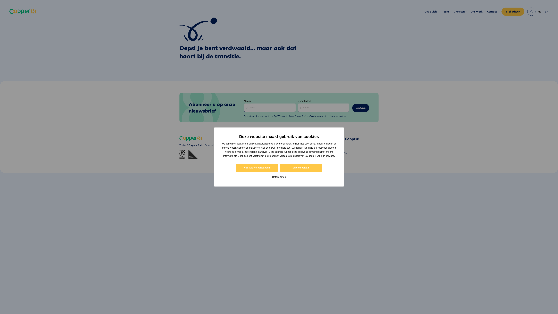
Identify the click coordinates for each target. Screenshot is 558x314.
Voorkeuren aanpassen (257, 167)
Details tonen (279, 177)
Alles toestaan (301, 167)
